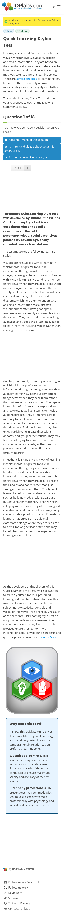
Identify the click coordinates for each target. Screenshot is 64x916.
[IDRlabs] (22, 9)
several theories (26, 79)
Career (9, 31)
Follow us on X (18, 887)
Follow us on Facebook (24, 882)
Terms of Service (48, 637)
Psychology (23, 31)
